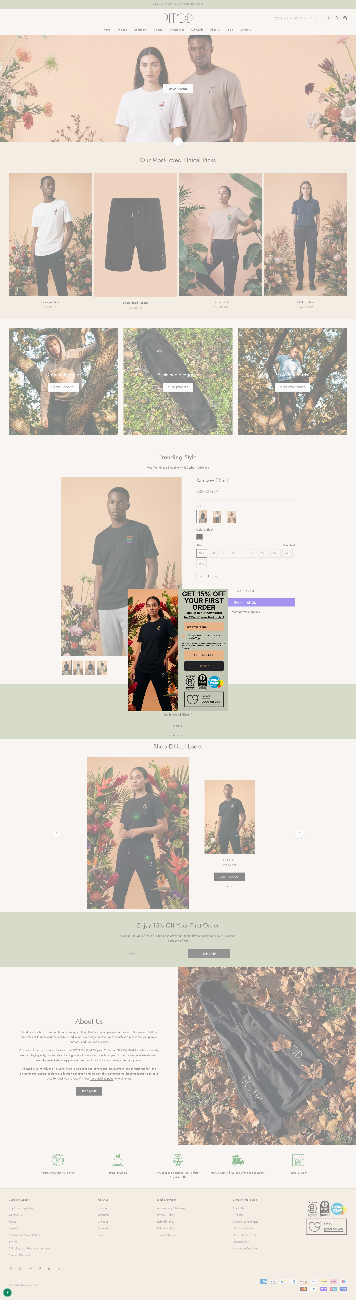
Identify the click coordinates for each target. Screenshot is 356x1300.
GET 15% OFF (204, 655)
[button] (7, 1292)
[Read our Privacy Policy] (224, 644)
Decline (204, 666)
